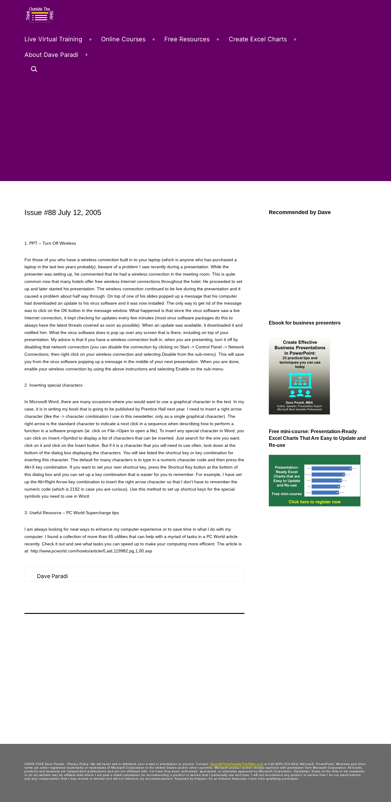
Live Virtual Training (53, 39)
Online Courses (123, 39)
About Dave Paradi (51, 54)
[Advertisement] (195, 130)
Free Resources (187, 39)
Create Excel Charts (258, 39)
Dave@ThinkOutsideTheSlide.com (236, 764)
